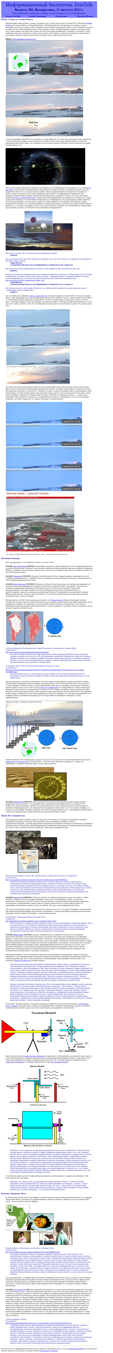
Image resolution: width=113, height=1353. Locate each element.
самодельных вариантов (15, 1062)
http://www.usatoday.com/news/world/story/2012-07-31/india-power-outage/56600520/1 (36, 880)
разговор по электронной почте (24, 198)
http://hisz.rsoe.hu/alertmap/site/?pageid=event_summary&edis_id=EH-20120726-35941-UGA (39, 1323)
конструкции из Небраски (35, 1056)
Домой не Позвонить (22, 960)
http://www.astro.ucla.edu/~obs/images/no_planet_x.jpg (25, 280)
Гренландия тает (57, 600)
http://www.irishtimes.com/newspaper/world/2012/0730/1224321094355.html (33, 1252)
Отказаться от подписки (48, 1351)
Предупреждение (19, 566)
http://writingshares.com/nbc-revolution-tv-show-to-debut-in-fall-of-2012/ (31, 921)
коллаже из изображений (48, 687)
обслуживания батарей (59, 1062)
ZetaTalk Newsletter (76, 1349)
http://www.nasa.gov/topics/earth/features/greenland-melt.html (27, 652)
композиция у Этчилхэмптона (17, 762)
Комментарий (18, 802)
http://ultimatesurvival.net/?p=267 (24, 39)
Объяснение (17, 576)
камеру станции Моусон (38, 296)
